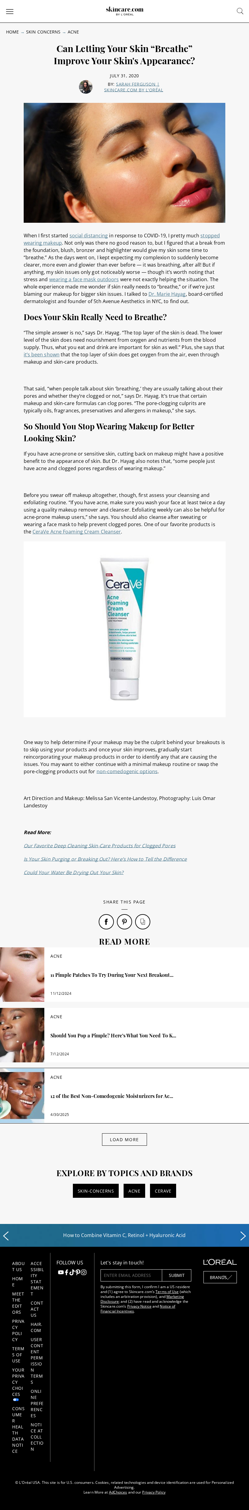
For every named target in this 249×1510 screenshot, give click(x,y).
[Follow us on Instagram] (84, 1273)
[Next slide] (243, 1236)
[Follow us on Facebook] (67, 1273)
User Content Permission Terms (37, 1361)
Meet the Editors (18, 1303)
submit (177, 1275)
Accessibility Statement (37, 1278)
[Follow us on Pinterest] (78, 1273)
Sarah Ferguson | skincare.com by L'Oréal (133, 87)
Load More (124, 1139)
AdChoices (118, 1492)
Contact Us (37, 1309)
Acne (73, 32)
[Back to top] (235, 1496)
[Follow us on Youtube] (61, 1273)
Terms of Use (18, 1355)
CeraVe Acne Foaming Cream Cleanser (76, 531)
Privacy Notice (139, 1306)
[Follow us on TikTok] (72, 1273)
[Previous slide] (5, 1236)
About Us (18, 1266)
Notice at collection (37, 1437)
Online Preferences (37, 1403)
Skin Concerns (43, 32)
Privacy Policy (18, 1330)
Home (12, 32)
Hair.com (37, 1327)
